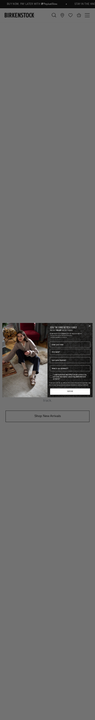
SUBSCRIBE (70, 391)
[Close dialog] (90, 326)
